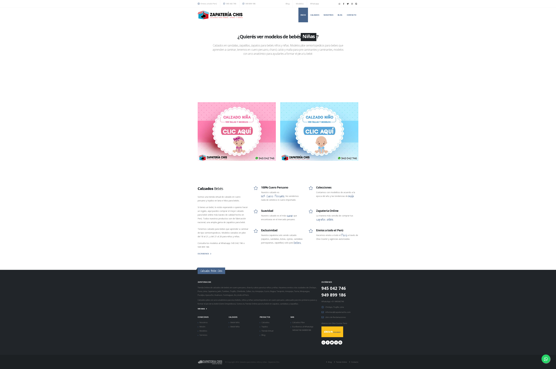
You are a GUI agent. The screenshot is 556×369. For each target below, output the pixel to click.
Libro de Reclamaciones (335, 317)
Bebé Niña (235, 326)
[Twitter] (348, 4)
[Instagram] (352, 4)
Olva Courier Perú (339, 323)
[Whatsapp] (339, 4)
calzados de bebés (221, 287)
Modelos (300, 3)
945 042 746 (231, 3)
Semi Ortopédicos (227, 304)
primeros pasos (309, 300)
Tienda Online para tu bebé (257, 304)
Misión (202, 326)
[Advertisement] (278, 80)
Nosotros (328, 15)
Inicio (303, 15)
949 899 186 (250, 3)
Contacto (351, 15)
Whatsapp (314, 3)
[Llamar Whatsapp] (323, 342)
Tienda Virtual (267, 331)
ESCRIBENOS (203, 253)
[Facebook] (344, 4)
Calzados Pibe (298, 322)
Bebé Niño (235, 322)
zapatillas (294, 304)
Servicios (203, 335)
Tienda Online (341, 362)
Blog (287, 3)
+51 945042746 (337, 301)
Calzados (314, 15)
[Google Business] (356, 4)
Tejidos (264, 326)
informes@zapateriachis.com (338, 312)
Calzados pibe (204, 300)
